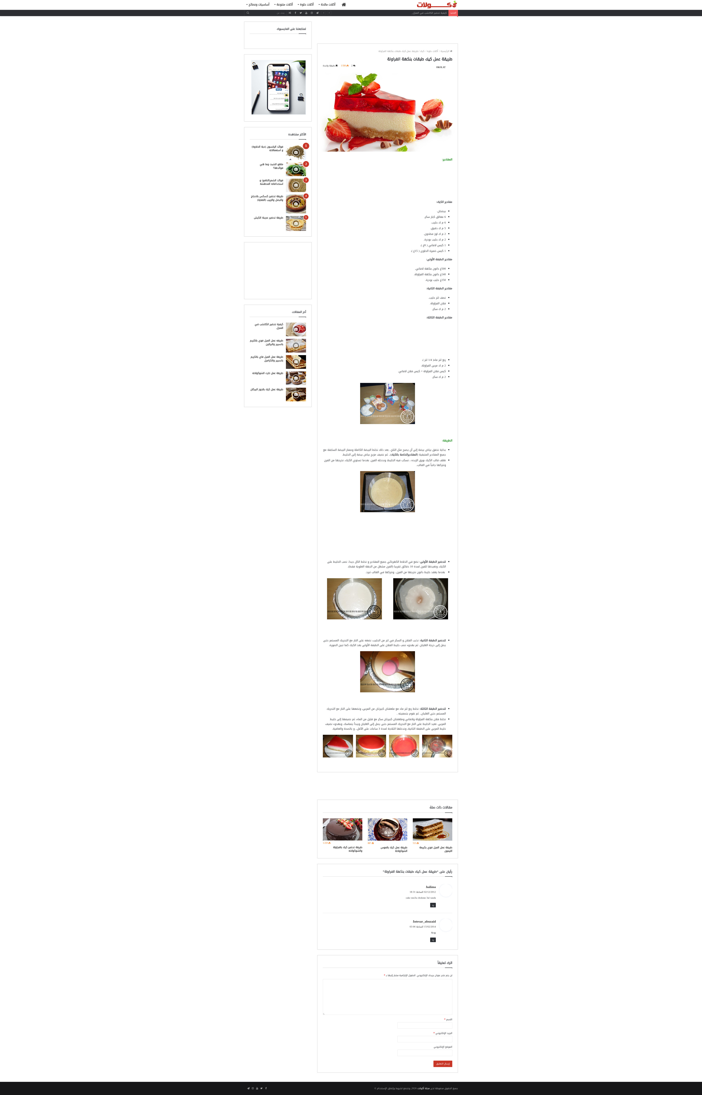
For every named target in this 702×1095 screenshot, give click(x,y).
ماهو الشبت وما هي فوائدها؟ (271, 166)
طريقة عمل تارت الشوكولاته (267, 373)
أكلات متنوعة (285, 4)
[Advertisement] (387, 30)
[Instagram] (311, 13)
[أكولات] (430, 5)
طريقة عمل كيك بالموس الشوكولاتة (394, 849)
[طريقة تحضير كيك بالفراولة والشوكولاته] (342, 829)
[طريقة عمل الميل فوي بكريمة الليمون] (432, 829)
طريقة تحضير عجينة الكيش (268, 217)
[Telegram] (317, 13)
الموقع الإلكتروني (443, 1047)
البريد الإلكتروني (442, 1033)
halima (431, 887)
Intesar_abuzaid (424, 921)
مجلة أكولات (423, 1088)
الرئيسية (445, 51)
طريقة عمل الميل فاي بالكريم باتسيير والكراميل (267, 358)
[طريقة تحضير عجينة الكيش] (296, 223)
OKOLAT (441, 67)
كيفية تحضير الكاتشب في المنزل (430, 13)
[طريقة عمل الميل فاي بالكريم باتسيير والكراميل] (296, 362)
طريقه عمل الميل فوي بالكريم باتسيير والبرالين (266, 342)
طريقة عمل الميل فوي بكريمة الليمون (435, 849)
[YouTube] (306, 13)
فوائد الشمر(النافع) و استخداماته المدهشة (271, 182)
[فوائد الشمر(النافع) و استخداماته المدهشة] (296, 185)
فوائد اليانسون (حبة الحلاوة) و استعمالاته (267, 148)
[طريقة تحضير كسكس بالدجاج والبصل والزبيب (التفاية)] (296, 204)
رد (433, 905)
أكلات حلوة (307, 4)
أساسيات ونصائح (259, 4)
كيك (422, 51)
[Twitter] (300, 13)
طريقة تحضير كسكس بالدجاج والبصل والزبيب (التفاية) (267, 198)
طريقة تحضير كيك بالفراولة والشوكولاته (347, 849)
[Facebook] (295, 13)
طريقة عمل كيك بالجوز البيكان (266, 389)
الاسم (448, 1019)
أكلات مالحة (328, 4)
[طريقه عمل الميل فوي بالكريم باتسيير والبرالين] (296, 346)
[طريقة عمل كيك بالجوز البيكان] (296, 394)
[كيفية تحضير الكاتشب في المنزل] (296, 329)
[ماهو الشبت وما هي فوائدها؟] (296, 169)
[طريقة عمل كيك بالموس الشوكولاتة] (387, 829)
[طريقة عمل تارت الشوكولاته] (296, 378)
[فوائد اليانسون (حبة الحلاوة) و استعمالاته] (296, 152)
